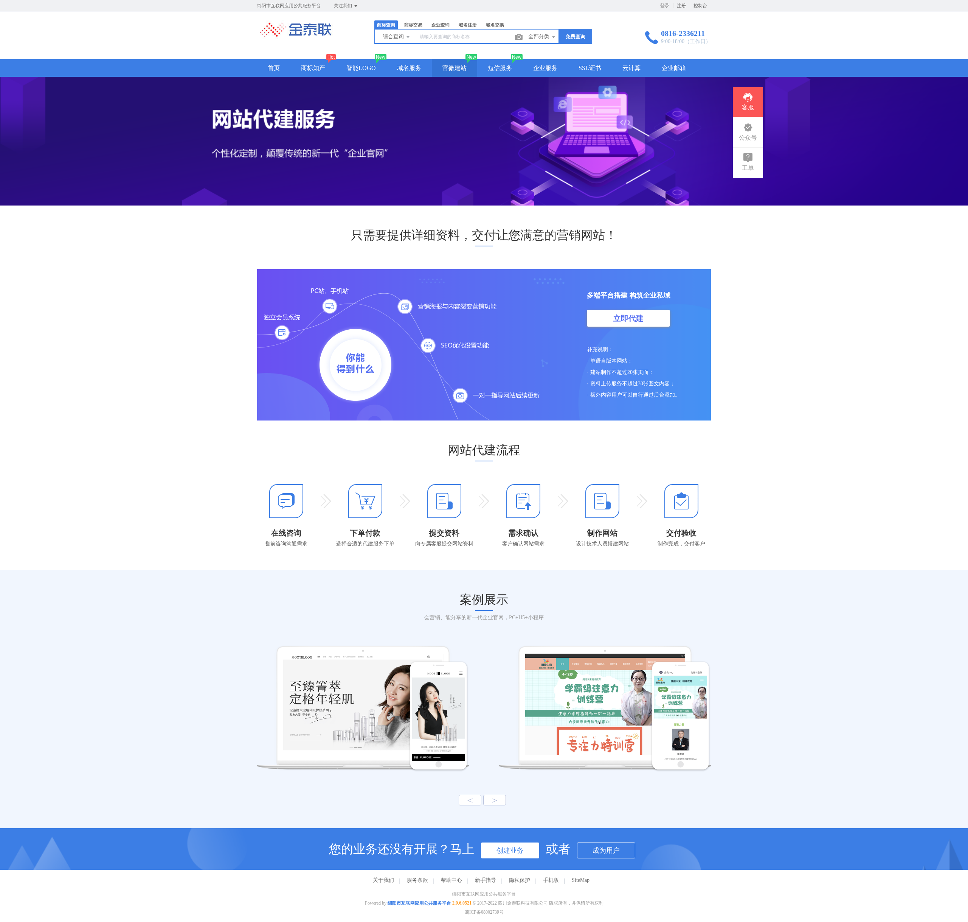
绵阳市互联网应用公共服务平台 (419, 903)
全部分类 (539, 36)
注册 (681, 5)
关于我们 (383, 880)
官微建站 (454, 68)
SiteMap (580, 880)
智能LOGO (361, 68)
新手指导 (485, 880)
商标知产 (313, 68)
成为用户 (606, 850)
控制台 (700, 5)
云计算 (631, 68)
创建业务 (510, 850)
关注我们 (343, 5)
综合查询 (394, 36)
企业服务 (545, 68)
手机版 (551, 880)
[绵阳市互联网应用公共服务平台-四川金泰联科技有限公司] (295, 36)
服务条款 (417, 880)
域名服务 (409, 68)
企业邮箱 (674, 68)
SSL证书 (590, 68)
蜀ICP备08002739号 (484, 912)
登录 (664, 5)
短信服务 (500, 68)
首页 (274, 68)
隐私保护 (519, 880)
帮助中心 (451, 880)
